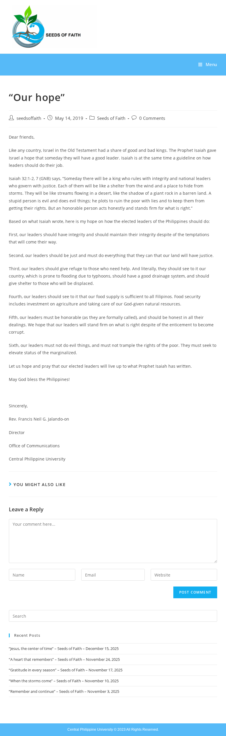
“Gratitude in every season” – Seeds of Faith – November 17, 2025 (65, 670)
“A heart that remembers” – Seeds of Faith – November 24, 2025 (64, 659)
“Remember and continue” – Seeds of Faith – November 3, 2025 (64, 691)
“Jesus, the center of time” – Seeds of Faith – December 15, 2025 (64, 648)
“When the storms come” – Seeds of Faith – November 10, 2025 (64, 680)
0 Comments (152, 118)
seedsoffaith (28, 118)
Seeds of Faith (111, 118)
